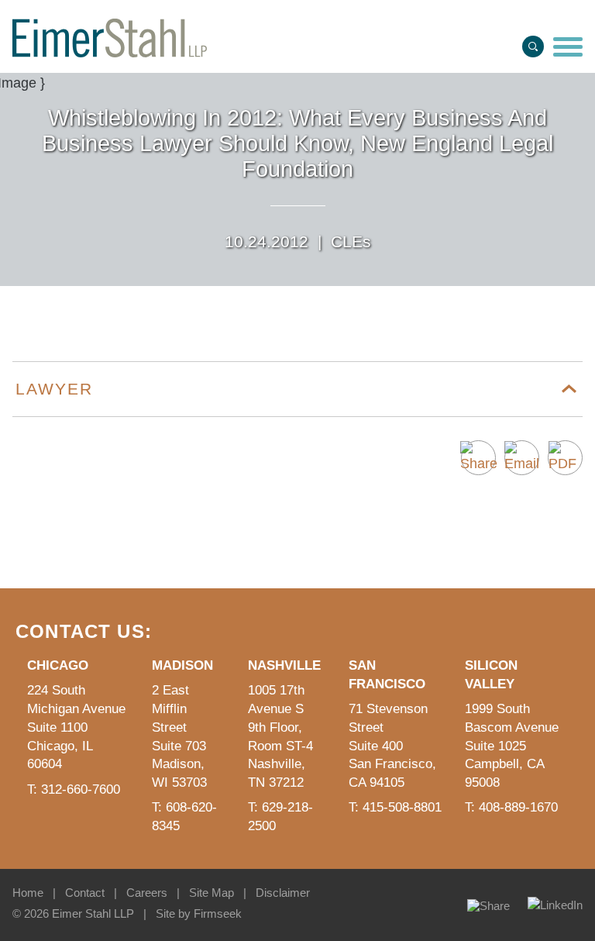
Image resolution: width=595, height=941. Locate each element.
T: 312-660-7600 (73, 789)
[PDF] (565, 457)
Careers (146, 892)
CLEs (351, 241)
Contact (85, 892)
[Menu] (568, 48)
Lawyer (54, 389)
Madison (182, 665)
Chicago (57, 665)
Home (27, 892)
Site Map (211, 892)
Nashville (284, 665)
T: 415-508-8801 (395, 807)
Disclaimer (283, 892)
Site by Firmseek (199, 913)
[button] (478, 457)
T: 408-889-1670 (511, 807)
